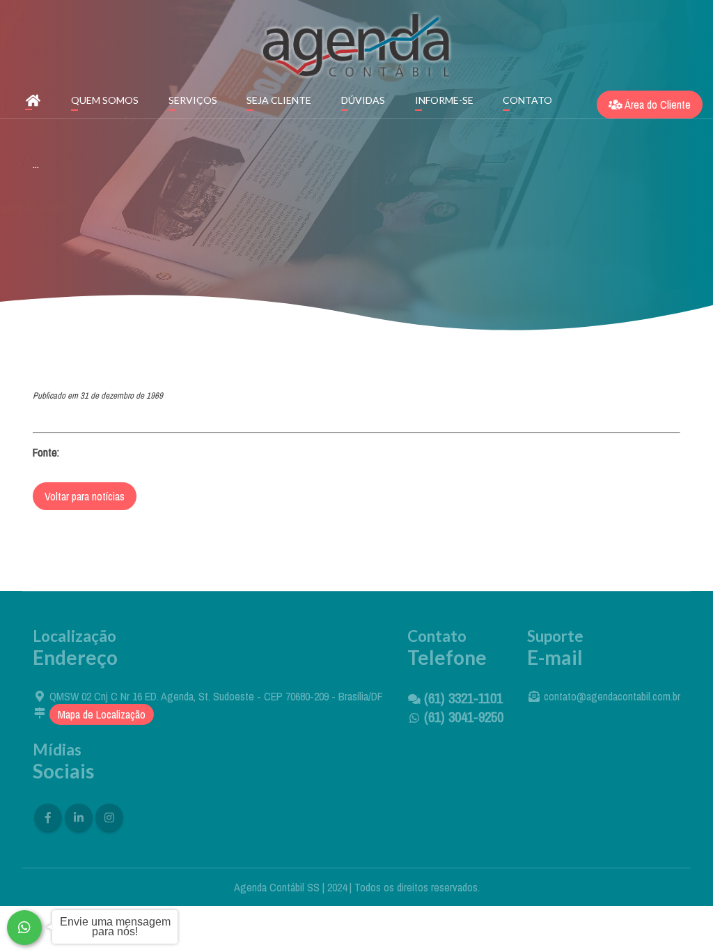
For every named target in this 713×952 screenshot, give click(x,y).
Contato (527, 100)
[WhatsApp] (24, 927)
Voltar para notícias (85, 496)
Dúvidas (363, 100)
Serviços (193, 100)
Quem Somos (105, 100)
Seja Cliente (278, 100)
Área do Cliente (656, 104)
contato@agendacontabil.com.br (612, 696)
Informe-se (444, 100)
